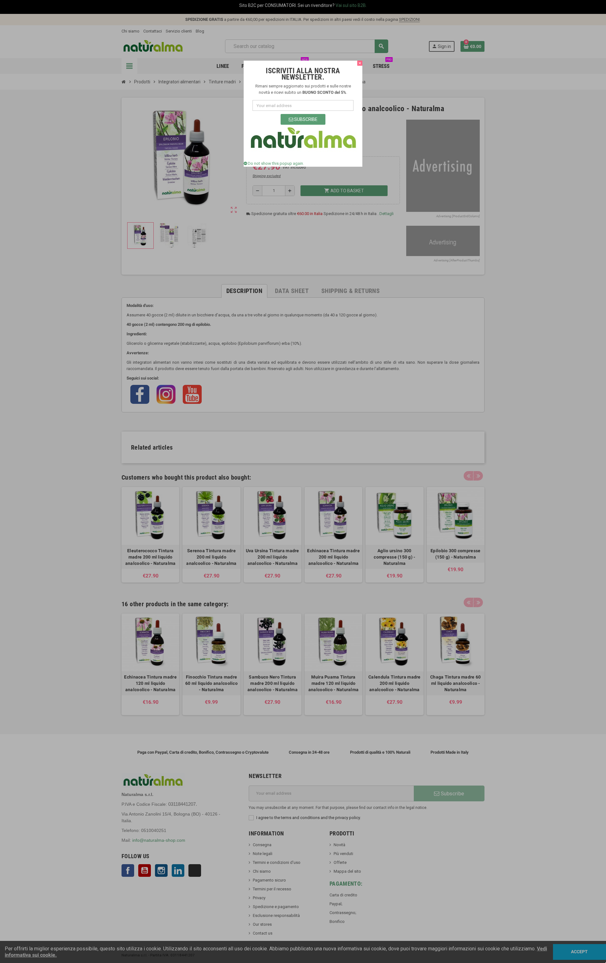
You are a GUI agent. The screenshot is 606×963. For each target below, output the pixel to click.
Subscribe (305, 119)
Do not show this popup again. (276, 163)
